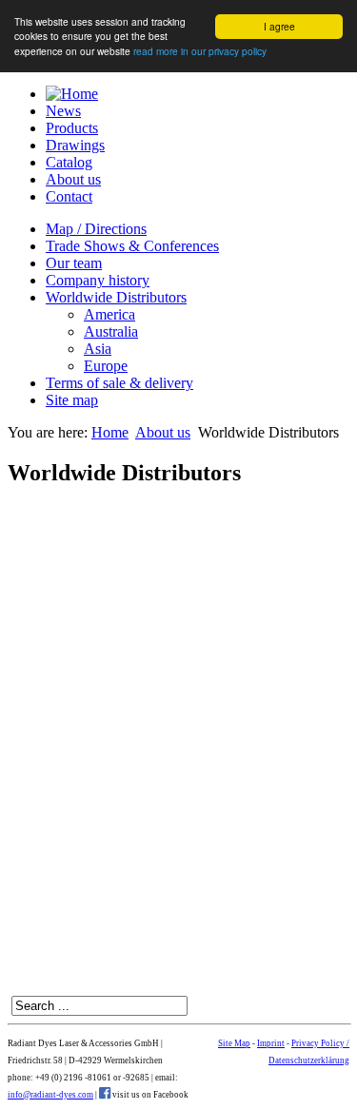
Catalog (69, 162)
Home (110, 432)
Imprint (271, 1043)
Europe (106, 366)
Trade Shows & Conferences (132, 246)
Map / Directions (96, 229)
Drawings (75, 145)
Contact (69, 196)
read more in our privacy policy (200, 51)
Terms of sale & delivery (119, 383)
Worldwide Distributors (116, 297)
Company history (97, 280)
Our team (74, 263)
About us (73, 179)
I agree (279, 26)
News (63, 111)
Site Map (234, 1043)
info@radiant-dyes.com (50, 1094)
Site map (72, 400)
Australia (111, 331)
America (109, 314)
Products (72, 128)
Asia (97, 348)
